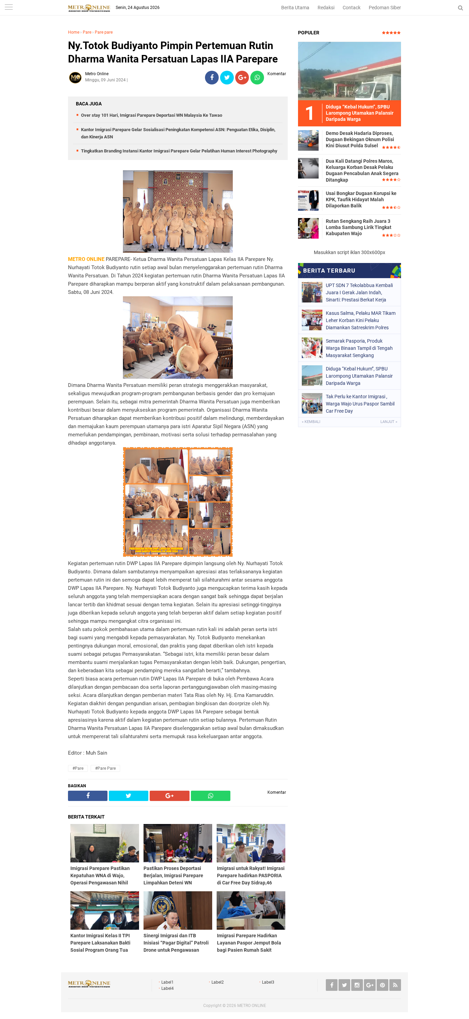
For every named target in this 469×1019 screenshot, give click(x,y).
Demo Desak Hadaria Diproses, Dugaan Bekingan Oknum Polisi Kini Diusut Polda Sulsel (360, 139)
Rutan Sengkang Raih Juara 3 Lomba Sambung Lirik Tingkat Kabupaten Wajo (358, 227)
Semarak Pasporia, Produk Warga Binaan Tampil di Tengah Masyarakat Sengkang (359, 348)
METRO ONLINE (251, 1005)
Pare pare (104, 32)
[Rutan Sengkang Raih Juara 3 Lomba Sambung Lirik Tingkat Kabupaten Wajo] (308, 228)
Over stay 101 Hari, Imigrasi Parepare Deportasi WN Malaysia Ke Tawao (151, 115)
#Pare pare (105, 768)
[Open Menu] (8, 7)
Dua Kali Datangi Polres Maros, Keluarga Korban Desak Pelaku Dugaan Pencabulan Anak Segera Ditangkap (362, 170)
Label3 (268, 982)
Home (73, 32)
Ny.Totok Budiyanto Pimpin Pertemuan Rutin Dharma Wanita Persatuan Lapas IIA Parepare (173, 52)
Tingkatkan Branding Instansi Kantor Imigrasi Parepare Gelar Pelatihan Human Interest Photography (179, 150)
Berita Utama (295, 7)
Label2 (217, 982)
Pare (87, 32)
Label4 (167, 988)
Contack (352, 7)
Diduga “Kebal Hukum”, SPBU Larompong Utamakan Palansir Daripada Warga (359, 376)
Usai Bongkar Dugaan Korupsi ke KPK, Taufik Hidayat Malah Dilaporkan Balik (361, 199)
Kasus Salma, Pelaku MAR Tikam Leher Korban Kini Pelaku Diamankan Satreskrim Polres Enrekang (361, 320)
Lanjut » (388, 422)
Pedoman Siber (385, 7)
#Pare (77, 768)
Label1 (167, 982)
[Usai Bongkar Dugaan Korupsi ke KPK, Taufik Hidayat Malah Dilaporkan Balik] (308, 200)
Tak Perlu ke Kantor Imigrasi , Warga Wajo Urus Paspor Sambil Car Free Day (360, 404)
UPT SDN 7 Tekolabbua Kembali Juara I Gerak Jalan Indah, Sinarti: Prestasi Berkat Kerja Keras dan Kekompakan (359, 292)
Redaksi (326, 7)
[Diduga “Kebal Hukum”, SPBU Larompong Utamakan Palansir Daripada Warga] (349, 71)
